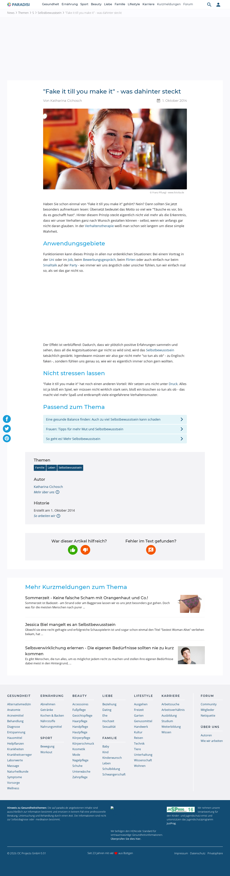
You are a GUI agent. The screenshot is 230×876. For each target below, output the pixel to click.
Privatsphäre (215, 853)
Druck (173, 384)
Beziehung (109, 704)
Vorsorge (13, 783)
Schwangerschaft (114, 774)
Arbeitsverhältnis (173, 710)
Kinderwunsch (112, 758)
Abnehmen (47, 704)
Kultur (138, 732)
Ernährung (70, 4)
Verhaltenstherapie (99, 226)
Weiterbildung (171, 727)
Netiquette (208, 715)
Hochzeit (108, 721)
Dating (106, 710)
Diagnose (13, 727)
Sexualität (109, 727)
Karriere (148, 4)
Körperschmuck (83, 743)
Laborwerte (15, 760)
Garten (139, 715)
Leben (51, 467)
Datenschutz (197, 853)
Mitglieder (207, 710)
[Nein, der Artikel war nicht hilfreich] (85, 550)
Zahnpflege (80, 777)
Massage (13, 766)
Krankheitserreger (19, 755)
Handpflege (80, 727)
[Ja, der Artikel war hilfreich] (73, 550)
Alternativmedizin (19, 704)
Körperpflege (81, 738)
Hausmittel (14, 738)
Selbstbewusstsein (49, 13)
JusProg (171, 823)
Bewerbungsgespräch (99, 259)
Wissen (166, 732)
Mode (76, 755)
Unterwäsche (81, 772)
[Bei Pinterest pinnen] (7, 438)
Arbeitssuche (170, 704)
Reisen (138, 738)
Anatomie (13, 710)
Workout (46, 752)
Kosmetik (78, 749)
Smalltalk (50, 265)
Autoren (206, 735)
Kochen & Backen (52, 715)
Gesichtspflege (82, 715)
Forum (188, 4)
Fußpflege (79, 710)
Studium (167, 721)
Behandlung (15, 721)
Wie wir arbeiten (212, 741)
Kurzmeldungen (169, 4)
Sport (84, 4)
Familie (120, 4)
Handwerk (141, 727)
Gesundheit (50, 4)
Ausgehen (141, 704)
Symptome (14, 777)
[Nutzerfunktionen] (218, 4)
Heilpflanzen (15, 743)
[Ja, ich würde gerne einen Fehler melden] (151, 550)
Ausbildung (169, 715)
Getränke (46, 710)
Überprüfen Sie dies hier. (126, 838)
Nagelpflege (80, 760)
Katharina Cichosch (48, 486)
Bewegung (47, 746)
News (10, 13)
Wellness (13, 788)
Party (73, 265)
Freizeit (139, 710)
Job (70, 259)
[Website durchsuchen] (209, 4)
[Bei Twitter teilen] (7, 429)
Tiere (137, 749)
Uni (51, 259)
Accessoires (80, 704)
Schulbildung (111, 769)
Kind (105, 752)
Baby (105, 746)
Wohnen (140, 766)
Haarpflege (79, 721)
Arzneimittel (15, 715)
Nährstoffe (47, 721)
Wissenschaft (143, 760)
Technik (139, 743)
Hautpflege (79, 732)
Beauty (96, 4)
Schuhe (77, 766)
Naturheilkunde (17, 772)
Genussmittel (143, 721)
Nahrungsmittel (51, 727)
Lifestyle (134, 4)
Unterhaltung (143, 755)
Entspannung (16, 732)
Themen (23, 13)
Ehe (104, 715)
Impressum (181, 853)
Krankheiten (15, 749)
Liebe (108, 4)
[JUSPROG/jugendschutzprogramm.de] (181, 809)
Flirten (130, 259)
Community (209, 704)
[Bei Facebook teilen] (7, 419)
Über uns (210, 727)
